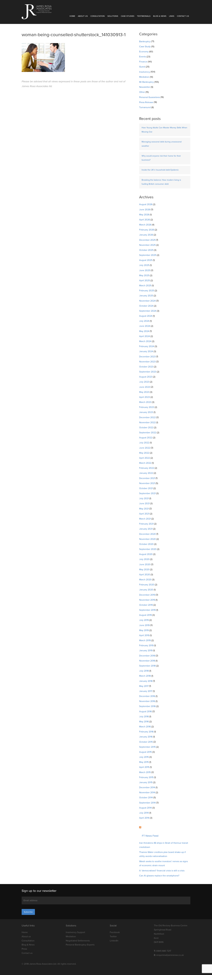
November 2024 (147, 300)
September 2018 (147, 665)
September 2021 (147, 493)
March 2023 (145, 402)
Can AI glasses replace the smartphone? (159, 875)
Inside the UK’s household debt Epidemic (160, 170)
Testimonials (143, 16)
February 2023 (146, 407)
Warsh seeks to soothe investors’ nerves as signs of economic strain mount (163, 863)
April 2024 (144, 336)
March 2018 (145, 675)
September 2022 (147, 432)
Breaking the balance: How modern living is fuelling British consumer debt (161, 182)
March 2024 (145, 341)
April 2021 (144, 513)
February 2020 (146, 584)
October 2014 (146, 797)
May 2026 (144, 214)
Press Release (146, 102)
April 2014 (144, 817)
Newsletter (144, 87)
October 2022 (146, 427)
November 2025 (147, 245)
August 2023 (145, 376)
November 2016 (147, 701)
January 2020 (146, 589)
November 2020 (147, 539)
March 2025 (145, 285)
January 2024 (146, 351)
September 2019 (147, 610)
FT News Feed (150, 835)
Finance (143, 61)
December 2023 (147, 356)
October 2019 (146, 605)
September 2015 (147, 747)
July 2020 (144, 559)
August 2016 (145, 711)
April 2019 (144, 635)
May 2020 (144, 569)
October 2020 (146, 544)
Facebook (115, 932)
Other (142, 92)
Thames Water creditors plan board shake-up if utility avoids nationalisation (162, 854)
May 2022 (144, 452)
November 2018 (147, 660)
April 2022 (144, 458)
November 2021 (147, 483)
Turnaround (145, 107)
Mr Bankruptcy (146, 82)
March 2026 (145, 224)
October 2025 (146, 250)
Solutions (112, 16)
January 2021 (145, 528)
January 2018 (145, 681)
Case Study (145, 46)
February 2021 (146, 523)
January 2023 (146, 412)
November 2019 (147, 599)
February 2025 (146, 290)
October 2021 (146, 488)
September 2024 (147, 310)
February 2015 (146, 777)
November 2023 (147, 361)
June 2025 (144, 270)
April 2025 (144, 280)
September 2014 (147, 802)
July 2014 (144, 812)
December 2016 (147, 696)
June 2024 (144, 326)
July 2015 (144, 757)
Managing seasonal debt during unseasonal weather (162, 144)
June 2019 (144, 625)
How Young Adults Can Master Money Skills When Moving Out (164, 129)
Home (72, 16)
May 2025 (144, 275)
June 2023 (144, 387)
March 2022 (145, 463)
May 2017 (144, 686)
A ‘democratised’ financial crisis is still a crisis (161, 870)
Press (24, 948)
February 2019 (146, 645)
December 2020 (147, 534)
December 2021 (147, 478)
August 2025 (145, 260)
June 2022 (144, 447)
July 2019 (144, 620)
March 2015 (145, 772)
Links (171, 16)
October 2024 (146, 305)
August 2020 (145, 554)
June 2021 (144, 503)
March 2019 (145, 640)
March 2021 (145, 518)
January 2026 (146, 234)
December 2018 (147, 655)
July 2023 (144, 381)
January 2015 (145, 782)
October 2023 (146, 366)
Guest (142, 66)
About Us (83, 16)
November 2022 (147, 422)
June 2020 (144, 564)
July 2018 (144, 670)
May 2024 (144, 331)
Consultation (97, 16)
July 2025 (144, 265)
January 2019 (145, 650)
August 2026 (145, 204)
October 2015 (146, 741)
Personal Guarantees (149, 97)
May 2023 (144, 392)
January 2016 (145, 736)
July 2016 (144, 716)
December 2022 (147, 417)
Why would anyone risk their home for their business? (161, 158)
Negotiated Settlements (78, 940)
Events (142, 56)
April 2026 (144, 219)
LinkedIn (114, 940)
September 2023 (147, 371)
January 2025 (146, 295)
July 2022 (144, 442)
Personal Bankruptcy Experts (80, 944)
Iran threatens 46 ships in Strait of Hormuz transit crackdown (163, 845)
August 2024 (145, 316)
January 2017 (145, 691)
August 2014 (145, 807)
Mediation (144, 77)
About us (26, 936)
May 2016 (144, 721)
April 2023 (144, 397)
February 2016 (146, 731)
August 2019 (145, 615)
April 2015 (144, 767)
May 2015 (144, 762)
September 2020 (147, 549)
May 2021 (144, 508)
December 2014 (147, 787)
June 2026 (144, 209)
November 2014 (147, 792)
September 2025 (147, 255)
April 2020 (144, 574)
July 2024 (144, 321)
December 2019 (147, 594)
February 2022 (146, 468)
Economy (144, 51)
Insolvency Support (75, 932)
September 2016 (147, 706)
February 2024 (146, 346)
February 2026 (146, 229)
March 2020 (145, 579)
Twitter (113, 936)
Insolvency (144, 71)
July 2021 (144, 498)
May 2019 (144, 630)
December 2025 (147, 240)
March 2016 (145, 726)
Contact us (183, 16)
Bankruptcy (145, 41)
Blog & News (159, 16)
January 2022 (146, 473)
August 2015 (145, 752)
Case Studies (127, 16)
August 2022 (145, 437)
